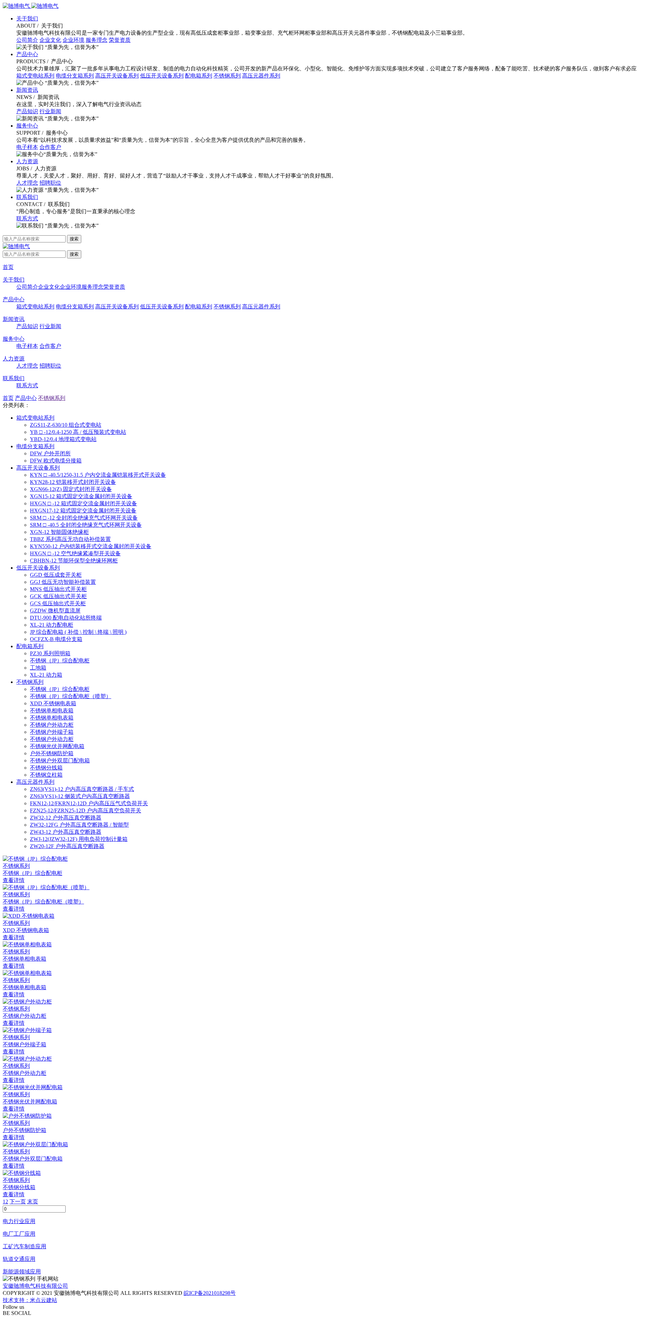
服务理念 (96, 40)
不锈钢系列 (227, 76)
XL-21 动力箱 (46, 675)
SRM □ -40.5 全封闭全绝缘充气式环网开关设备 (86, 525)
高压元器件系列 (261, 76)
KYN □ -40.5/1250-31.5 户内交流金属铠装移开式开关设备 (98, 475)
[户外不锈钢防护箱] (326, 1116)
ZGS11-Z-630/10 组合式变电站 (65, 425)
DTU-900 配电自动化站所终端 (66, 618)
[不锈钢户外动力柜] (326, 1001)
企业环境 (73, 40)
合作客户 (50, 147)
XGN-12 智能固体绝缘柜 (59, 532)
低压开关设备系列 (162, 76)
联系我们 (27, 197)
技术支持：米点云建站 (30, 1300)
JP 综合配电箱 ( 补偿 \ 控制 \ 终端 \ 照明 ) (78, 632)
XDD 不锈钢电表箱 (53, 703)
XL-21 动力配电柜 (51, 625)
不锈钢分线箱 (46, 768)
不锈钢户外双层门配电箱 (60, 760)
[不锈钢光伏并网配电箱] (326, 1087)
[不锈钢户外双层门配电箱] (326, 1144)
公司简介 (27, 40)
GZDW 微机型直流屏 (55, 610)
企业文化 (50, 40)
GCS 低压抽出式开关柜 (58, 603)
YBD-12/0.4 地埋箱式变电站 (63, 439)
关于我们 (27, 18)
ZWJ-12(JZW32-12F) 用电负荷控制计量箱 (79, 839)
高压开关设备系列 (117, 76)
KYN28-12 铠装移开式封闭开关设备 (73, 482)
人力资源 (27, 161)
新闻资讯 (27, 90)
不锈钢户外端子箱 (51, 732)
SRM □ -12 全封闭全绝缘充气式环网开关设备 (84, 518)
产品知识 (27, 111)
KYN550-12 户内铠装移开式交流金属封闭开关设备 (90, 546)
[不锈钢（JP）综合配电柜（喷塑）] (326, 887)
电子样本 (27, 147)
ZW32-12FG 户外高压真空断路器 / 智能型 (79, 825)
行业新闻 (50, 111)
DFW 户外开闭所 (50, 453)
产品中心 (27, 54)
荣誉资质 (120, 40)
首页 (8, 267)
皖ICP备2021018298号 (210, 1293)
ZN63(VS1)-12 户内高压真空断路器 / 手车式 (82, 789)
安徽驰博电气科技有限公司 (35, 1286)
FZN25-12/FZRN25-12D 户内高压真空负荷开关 (85, 810)
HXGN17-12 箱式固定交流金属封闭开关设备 (83, 510)
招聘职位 (50, 183)
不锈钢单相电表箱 (51, 710)
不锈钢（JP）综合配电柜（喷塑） (70, 696)
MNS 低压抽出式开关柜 (58, 589)
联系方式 (27, 218)
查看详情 (13, 880)
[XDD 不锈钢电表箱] (326, 916)
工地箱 (38, 668)
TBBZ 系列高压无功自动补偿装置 (70, 539)
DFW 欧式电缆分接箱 (56, 460)
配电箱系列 (198, 76)
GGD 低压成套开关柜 (56, 575)
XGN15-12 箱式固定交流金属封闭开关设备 (81, 496)
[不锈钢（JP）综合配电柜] (326, 859)
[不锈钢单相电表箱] (326, 944)
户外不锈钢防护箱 (51, 753)
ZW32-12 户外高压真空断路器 (65, 818)
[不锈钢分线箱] (326, 1173)
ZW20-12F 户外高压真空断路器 (67, 846)
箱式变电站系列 (35, 76)
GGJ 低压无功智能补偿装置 (63, 582)
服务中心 (27, 126)
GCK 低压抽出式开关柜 (58, 596)
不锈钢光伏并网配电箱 (57, 746)
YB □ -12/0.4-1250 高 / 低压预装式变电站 (78, 432)
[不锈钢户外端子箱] (326, 1030)
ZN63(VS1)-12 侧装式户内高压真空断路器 (80, 796)
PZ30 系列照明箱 (50, 653)
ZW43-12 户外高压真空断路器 (65, 832)
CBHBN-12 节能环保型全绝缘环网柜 (74, 560)
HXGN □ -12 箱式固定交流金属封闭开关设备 (83, 503)
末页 (32, 1201)
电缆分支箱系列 (75, 76)
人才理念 (27, 183)
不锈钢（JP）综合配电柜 (59, 660)
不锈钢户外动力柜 (51, 725)
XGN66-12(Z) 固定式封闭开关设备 (71, 489)
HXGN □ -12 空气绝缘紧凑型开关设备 (75, 553)
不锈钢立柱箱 (46, 775)
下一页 (18, 1201)
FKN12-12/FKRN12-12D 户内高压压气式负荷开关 (89, 803)
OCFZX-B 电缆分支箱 (56, 639)
